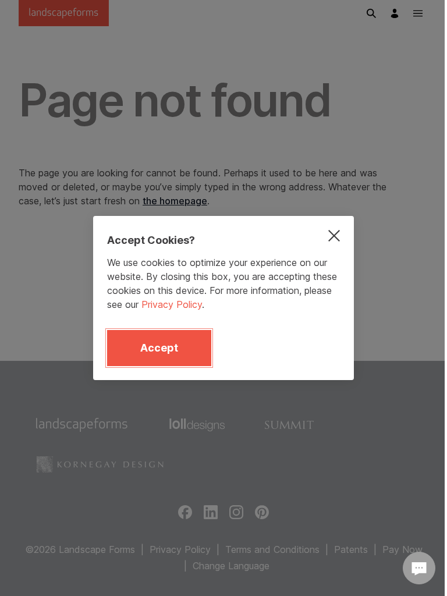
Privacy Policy (171, 304)
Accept (159, 348)
